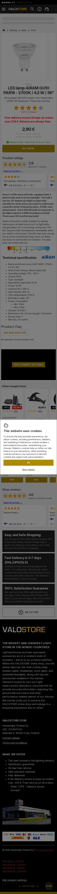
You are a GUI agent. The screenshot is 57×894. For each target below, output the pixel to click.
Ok (28, 462)
